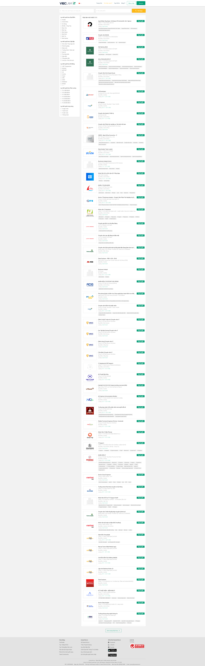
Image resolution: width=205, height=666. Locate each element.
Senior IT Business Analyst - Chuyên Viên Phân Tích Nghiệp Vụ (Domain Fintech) (116, 197)
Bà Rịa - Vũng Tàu (66, 26)
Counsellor (141, 142)
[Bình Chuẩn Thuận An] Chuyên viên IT (108, 319)
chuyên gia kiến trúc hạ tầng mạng (105, 230)
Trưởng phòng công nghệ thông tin (108, 613)
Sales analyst (111, 168)
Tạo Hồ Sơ (117, 3)
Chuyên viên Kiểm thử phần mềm (107, 305)
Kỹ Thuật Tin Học (137, 468)
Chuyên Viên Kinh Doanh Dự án (106, 73)
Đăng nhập (131, 3)
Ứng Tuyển (140, 21)
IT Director (129, 622)
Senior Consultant (102, 144)
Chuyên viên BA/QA (103, 35)
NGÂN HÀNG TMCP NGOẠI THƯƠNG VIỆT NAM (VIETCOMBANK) (114, 249)
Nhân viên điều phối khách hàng (134, 80)
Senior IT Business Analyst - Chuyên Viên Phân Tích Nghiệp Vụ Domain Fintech (113, 204)
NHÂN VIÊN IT (102, 455)
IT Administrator (113, 218)
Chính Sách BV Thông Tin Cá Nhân (89, 649)
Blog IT (123, 3)
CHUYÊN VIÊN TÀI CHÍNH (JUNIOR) (107, 557)
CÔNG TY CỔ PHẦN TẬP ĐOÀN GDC (107, 615)
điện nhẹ (125, 529)
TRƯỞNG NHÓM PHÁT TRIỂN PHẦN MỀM (106, 416)
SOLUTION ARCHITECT (104, 59)
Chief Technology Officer (121, 622)
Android (64, 68)
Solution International (124, 68)
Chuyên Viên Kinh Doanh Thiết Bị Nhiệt (119, 80)
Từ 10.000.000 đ (66, 96)
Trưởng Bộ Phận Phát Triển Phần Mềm (106, 414)
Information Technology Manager (105, 622)
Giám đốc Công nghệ (103, 542)
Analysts (117, 168)
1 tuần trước (65, 110)
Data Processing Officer (137, 156)
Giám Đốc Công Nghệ (104, 534)
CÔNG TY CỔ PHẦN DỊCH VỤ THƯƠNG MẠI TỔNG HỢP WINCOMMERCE (115, 581)
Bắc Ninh (64, 34)
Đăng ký (141, 3)
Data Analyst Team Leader (105, 149)
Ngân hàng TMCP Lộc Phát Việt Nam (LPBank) (110, 387)
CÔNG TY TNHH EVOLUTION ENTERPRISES (109, 365)
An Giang (64, 24)
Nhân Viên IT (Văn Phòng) (105, 432)
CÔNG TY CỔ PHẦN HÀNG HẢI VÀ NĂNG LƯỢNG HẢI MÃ (112, 444)
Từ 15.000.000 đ (66, 98)
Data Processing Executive (126, 156)
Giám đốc (64, 56)
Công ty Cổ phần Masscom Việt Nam (107, 423)
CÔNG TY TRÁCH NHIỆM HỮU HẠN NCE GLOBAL (110, 398)
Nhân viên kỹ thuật (130, 597)
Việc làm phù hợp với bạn (65, 649)
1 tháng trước (65, 115)
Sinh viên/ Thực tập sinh (68, 44)
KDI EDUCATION (102, 115)
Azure (130, 482)
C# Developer (102, 91)
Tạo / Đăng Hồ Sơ (63, 644)
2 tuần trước (65, 113)
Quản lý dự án (101, 192)
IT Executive (101, 218)
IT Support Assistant (114, 450)
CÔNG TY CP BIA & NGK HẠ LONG (106, 488)
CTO (114, 622)
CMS (63, 78)
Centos (64, 74)
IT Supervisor (125, 216)
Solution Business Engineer (127, 66)
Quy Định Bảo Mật (85, 647)
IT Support (101, 443)
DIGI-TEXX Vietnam (103, 175)
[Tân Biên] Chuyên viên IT (105, 352)
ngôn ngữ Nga (106, 180)
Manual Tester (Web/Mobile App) (107, 546)
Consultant (113, 142)
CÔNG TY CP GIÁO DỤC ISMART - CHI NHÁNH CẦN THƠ (112, 499)
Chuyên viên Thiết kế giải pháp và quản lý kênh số (111, 511)
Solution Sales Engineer (134, 68)
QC (116, 42)
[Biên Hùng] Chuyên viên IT (105, 341)
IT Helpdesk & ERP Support (105, 363)
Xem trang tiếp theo (112, 630)
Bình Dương (65, 38)
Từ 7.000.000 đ (66, 94)
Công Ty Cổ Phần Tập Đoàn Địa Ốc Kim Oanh (109, 126)
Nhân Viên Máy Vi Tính (128, 466)
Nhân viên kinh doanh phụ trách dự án (106, 82)
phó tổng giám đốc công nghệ (113, 542)
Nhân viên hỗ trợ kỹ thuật (135, 505)
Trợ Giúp (132, 642)
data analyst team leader (103, 156)
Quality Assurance (111, 42)
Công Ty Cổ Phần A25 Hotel (105, 409)
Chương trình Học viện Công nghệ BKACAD (109, 93)
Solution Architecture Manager (115, 66)
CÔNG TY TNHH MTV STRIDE (105, 151)
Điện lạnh (120, 529)
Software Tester (102, 314)
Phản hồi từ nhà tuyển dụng (66, 652)
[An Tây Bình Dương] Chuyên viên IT (108, 330)
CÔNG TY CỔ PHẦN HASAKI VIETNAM (107, 49)
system (110, 482)
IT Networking (112, 468)
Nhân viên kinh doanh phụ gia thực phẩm (122, 82)
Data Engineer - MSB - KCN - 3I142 (107, 258)
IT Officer (137, 216)
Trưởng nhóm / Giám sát (68, 50)
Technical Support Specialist (127, 468)
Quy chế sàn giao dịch (86, 652)
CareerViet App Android (111, 650)
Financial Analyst (133, 204)
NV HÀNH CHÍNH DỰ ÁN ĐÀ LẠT (104, 462)
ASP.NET (64, 70)
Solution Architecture (103, 66)
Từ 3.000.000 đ (66, 90)
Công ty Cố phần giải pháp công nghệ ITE (108, 199)
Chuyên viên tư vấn (128, 142)
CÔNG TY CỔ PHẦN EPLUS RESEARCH (108, 36)
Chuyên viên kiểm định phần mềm (119, 312)
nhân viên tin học (102, 464)
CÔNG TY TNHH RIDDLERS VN (106, 23)
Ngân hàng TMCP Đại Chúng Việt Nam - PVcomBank (111, 295)
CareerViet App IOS (111, 655)
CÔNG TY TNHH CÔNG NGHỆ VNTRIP (107, 536)
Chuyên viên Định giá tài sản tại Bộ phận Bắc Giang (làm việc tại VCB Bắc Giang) (116, 247)
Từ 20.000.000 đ (66, 100)
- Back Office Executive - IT (104, 142)
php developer (101, 54)
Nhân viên (64, 48)
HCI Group (100, 271)
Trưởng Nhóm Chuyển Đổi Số (120, 416)
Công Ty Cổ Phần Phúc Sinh (105, 187)
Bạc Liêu (64, 28)
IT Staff (106, 218)
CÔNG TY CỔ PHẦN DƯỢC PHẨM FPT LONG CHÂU (110, 604)
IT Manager (115, 506)
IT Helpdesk (131, 216)
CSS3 (63, 79)
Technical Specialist (122, 597)
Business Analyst (122, 42)
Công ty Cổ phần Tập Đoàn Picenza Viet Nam (109, 457)
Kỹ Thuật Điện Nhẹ (103, 374)
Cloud (63, 76)
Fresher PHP (115, 54)
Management (132, 192)
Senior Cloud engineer (103, 482)
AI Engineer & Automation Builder (107, 396)
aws (123, 482)
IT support (119, 216)
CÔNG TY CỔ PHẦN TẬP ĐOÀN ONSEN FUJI (109, 434)
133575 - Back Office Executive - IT (107, 135)
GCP (126, 482)
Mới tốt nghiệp (65, 46)
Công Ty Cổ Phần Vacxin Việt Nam (106, 321)
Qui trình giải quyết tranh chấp (88, 654)
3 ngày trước (65, 108)
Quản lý (64, 52)
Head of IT (101, 620)
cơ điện (130, 529)
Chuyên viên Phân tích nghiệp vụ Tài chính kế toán (112, 124)
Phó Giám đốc (65, 54)
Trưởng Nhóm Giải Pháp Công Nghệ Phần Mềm (123, 414)
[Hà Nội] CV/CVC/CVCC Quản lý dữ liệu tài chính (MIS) (112, 385)
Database (64, 81)
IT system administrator (103, 468)
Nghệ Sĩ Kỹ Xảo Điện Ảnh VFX (104, 30)
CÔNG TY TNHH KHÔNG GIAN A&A (106, 592)
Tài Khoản (61, 642)
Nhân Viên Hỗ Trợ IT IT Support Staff (108, 497)
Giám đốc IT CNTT (116, 620)
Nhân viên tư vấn (120, 142)
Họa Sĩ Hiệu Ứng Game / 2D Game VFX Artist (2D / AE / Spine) (114, 21)
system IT (136, 466)
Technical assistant (117, 505)
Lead (118, 192)
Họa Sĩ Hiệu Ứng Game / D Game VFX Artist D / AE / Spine (109, 28)
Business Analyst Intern (104, 161)
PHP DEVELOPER (103, 47)
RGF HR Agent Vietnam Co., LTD (106, 137)
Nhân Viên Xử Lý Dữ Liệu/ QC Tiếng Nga (109, 173)
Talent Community (64, 654)
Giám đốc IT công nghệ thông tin (128, 620)
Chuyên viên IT (133, 450)
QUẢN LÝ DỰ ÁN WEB (104, 185)
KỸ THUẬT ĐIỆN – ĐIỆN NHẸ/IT (106, 590)
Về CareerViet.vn (85, 642)
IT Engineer (107, 216)
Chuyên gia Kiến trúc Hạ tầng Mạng (107, 223)
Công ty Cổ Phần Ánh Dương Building (107, 283)
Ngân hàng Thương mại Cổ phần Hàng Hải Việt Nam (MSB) (113, 260)
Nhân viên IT (101, 216)
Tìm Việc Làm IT (108, 3)
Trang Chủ (99, 3)
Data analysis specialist (114, 156)
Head (121, 192)
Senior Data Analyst (103, 602)
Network (131, 464)
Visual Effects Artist (125, 28)
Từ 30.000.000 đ (66, 102)
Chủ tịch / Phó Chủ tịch (68, 60)
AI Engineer (101, 102)
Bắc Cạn (64, 30)
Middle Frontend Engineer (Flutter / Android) (110, 421)
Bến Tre (64, 36)
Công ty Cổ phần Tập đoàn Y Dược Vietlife (108, 104)
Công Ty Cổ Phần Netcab (104, 376)
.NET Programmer (66, 66)
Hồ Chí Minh (65, 21)
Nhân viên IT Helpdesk (104, 209)
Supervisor (126, 192)
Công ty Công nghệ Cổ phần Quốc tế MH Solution (110, 163)
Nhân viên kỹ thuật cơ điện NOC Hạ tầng (106, 529)
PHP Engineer (108, 54)
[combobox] (77, 11)
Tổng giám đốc (66, 58)
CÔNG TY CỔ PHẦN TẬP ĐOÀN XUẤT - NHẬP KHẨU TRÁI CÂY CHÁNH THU (117, 211)
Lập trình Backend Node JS (105, 568)
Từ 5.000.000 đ (66, 92)
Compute (119, 482)
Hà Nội (64, 19)
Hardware (126, 464)
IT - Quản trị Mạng (119, 466)
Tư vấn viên (135, 142)
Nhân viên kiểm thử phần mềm (133, 312)
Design (64, 83)
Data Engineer (102, 579)
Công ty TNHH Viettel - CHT (105, 476)
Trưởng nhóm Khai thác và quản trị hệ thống (110, 486)
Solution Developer (138, 66)
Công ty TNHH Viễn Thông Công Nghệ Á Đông (109, 75)
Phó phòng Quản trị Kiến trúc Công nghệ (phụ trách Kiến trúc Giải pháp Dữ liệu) (116, 293)
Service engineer (126, 505)
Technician (114, 597)
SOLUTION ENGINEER (103, 68)
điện (116, 529)
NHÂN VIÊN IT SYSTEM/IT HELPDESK (108, 281)
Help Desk (118, 468)
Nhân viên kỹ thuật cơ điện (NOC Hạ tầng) (109, 522)
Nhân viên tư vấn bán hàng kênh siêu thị (106, 84)
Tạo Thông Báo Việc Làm (65, 647)
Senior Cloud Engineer (104, 474)
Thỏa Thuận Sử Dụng (86, 644)
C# (63, 72)
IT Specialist (113, 216)
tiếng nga (100, 180)
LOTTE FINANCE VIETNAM (105, 225)
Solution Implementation (113, 68)
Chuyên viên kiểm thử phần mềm (105, 312)
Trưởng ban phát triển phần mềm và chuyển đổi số (112, 407)
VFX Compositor (134, 28)
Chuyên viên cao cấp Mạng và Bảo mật (108, 235)
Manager (113, 192)
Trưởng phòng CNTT (108, 620)
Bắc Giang (64, 32)
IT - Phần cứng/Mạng (111, 466)
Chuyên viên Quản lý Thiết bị (106, 113)
